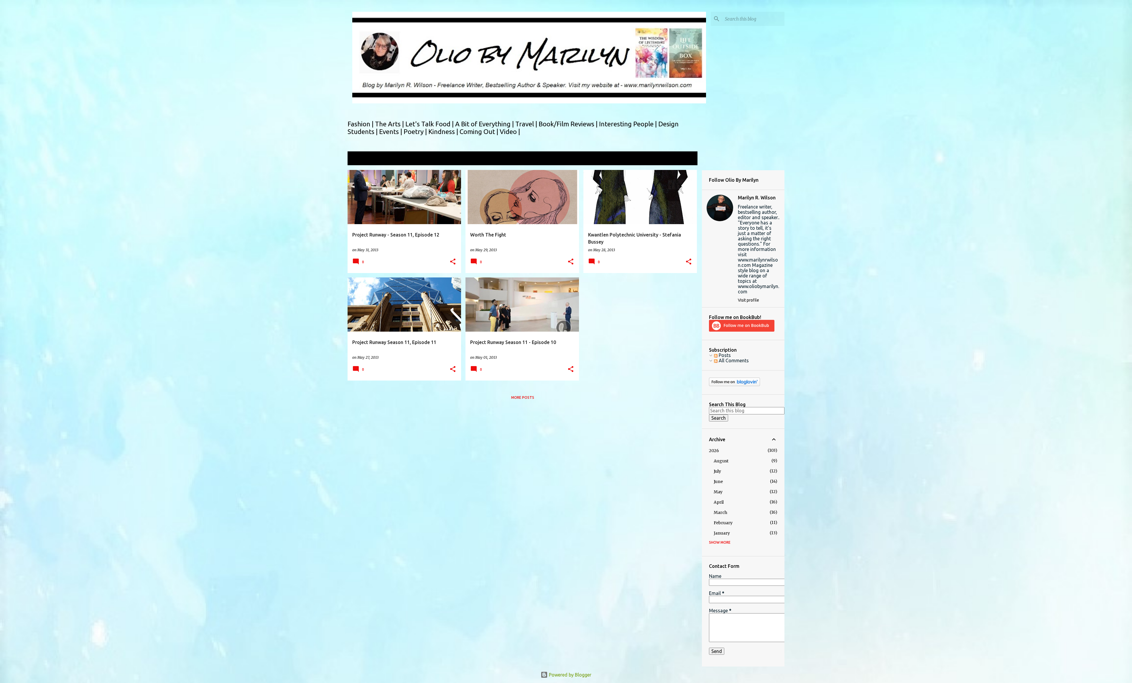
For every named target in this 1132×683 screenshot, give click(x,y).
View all (685, 159)
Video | (510, 131)
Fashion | (361, 124)
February (723, 522)
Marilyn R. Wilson (757, 197)
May (718, 492)
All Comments (733, 360)
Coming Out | (480, 131)
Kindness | (444, 131)
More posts (522, 397)
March (720, 512)
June (718, 481)
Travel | (527, 124)
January (722, 533)
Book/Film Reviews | (569, 124)
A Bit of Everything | (485, 124)
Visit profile (748, 300)
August (721, 461)
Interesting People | (628, 124)
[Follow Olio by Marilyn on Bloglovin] (734, 384)
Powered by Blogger (569, 674)
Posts (724, 355)
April (719, 502)
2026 (714, 450)
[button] (452, 262)
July (717, 471)
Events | (391, 131)
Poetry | (416, 131)
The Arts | (390, 124)
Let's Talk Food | (430, 124)
